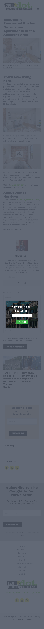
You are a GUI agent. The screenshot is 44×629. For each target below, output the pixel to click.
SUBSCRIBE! (22, 322)
